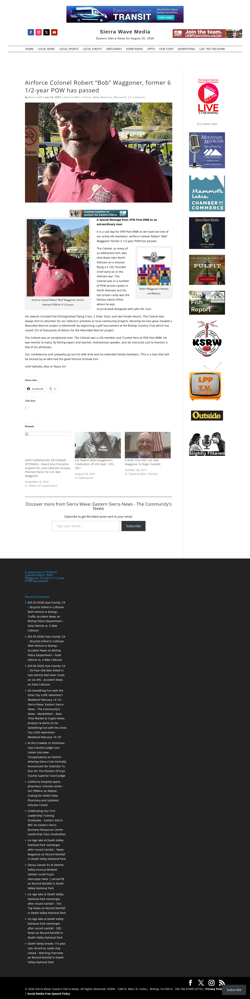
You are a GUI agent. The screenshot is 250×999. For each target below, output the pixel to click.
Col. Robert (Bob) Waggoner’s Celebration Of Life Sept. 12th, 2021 (94, 464)
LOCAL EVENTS (92, 49)
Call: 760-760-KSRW (212, 49)
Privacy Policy (214, 989)
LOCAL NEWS (46, 49)
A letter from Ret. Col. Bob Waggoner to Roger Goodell (143, 462)
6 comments (138, 97)
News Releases (102, 97)
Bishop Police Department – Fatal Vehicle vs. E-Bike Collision (46, 625)
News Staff (35, 97)
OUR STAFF (166, 49)
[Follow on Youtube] (54, 32)
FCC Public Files (207, 124)
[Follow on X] (46, 32)
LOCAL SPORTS (69, 49)
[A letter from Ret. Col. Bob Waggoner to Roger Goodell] (148, 445)
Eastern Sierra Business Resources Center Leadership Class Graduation (47, 829)
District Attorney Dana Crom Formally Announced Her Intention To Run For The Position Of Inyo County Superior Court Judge (47, 766)
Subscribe (133, 526)
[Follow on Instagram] (39, 32)
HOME (29, 49)
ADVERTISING (186, 49)
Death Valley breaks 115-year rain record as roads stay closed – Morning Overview (47, 948)
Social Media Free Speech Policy (48, 993)
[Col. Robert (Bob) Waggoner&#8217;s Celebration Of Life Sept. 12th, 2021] (98, 445)
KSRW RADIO (134, 49)
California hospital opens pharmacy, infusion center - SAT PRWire (46, 786)
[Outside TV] (207, 419)
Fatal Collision (41, 684)
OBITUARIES (114, 49)
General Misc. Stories (78, 97)
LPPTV (151, 49)
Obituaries (120, 97)
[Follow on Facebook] (31, 32)
